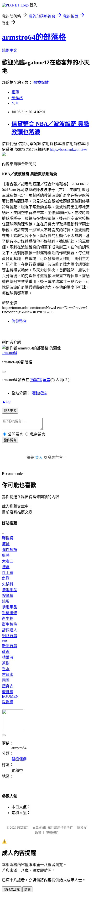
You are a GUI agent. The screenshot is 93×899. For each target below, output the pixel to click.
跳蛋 (6, 601)
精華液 (7, 657)
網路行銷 (9, 636)
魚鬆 (6, 578)
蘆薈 (6, 652)
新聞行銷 (9, 646)
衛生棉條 (9, 624)
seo (4, 640)
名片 (15, 103)
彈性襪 (7, 538)
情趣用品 (9, 590)
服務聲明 (52, 832)
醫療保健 (41, 82)
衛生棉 (7, 619)
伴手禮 (7, 573)
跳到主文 (9, 50)
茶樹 (6, 663)
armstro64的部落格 (34, 37)
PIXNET (22, 827)
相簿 (15, 92)
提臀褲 (7, 702)
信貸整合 (19, 321)
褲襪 (6, 544)
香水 (6, 669)
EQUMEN (10, 696)
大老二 (7, 561)
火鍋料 (7, 584)
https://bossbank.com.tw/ (68, 149)
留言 (46, 380)
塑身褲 (7, 692)
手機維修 (9, 613)
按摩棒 (7, 596)
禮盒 (6, 567)
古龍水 (7, 675)
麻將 (6, 555)
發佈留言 (10, 440)
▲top (6, 401)
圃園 (6, 680)
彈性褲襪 (9, 550)
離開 (27, 889)
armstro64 (9, 353)
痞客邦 (36, 380)
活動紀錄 (39, 393)
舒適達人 (9, 630)
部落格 (17, 98)
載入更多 (10, 411)
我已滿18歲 (12, 889)
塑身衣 (7, 686)
